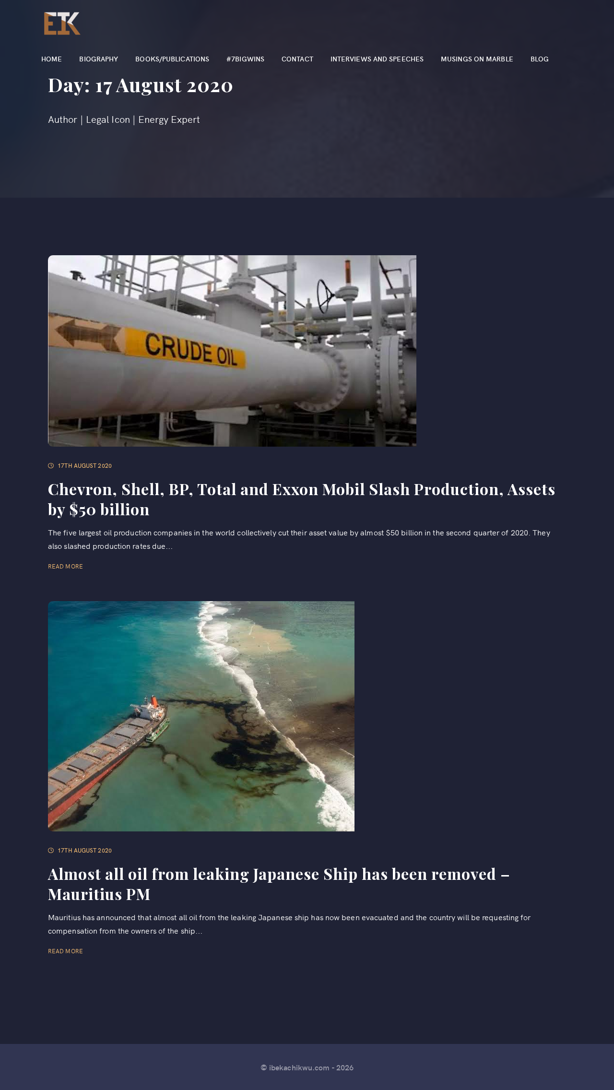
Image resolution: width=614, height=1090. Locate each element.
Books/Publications (172, 58)
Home (51, 58)
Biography (98, 58)
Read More (66, 566)
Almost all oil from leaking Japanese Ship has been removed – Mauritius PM (279, 883)
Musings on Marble (477, 58)
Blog (540, 58)
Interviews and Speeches (377, 58)
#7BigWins (245, 58)
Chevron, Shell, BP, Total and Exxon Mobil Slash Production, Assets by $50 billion (301, 498)
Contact (297, 58)
